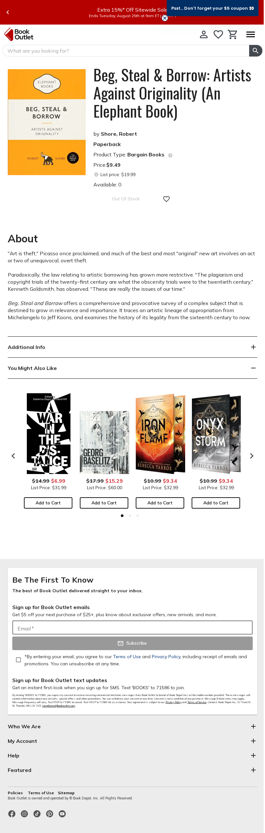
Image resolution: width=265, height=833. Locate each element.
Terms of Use (41, 792)
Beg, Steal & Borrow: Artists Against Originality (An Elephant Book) (172, 93)
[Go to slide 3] (137, 515)
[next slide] (250, 455)
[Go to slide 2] (130, 515)
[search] (255, 51)
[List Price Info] (96, 174)
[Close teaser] (165, 18)
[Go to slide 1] (122, 515)
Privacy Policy (173, 702)
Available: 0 (107, 184)
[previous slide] (8, 12)
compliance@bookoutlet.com (58, 705)
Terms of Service (197, 702)
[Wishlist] (218, 34)
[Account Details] (203, 34)
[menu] (250, 34)
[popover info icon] (170, 155)
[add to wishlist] (166, 199)
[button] (213, 8)
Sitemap (66, 792)
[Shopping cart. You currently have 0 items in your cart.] (233, 34)
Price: (107, 165)
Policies (16, 792)
